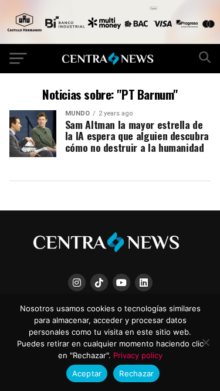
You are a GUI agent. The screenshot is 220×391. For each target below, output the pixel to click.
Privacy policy (138, 355)
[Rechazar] (205, 342)
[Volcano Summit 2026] (110, 40)
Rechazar (136, 373)
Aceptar (87, 373)
